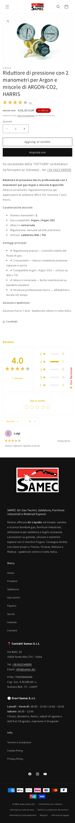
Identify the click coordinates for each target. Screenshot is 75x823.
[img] (15, 103)
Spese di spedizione (26, 115)
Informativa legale (60, 815)
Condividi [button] (11, 321)
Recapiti (44, 815)
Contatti (12, 630)
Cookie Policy (15, 750)
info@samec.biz (25, 669)
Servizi (11, 614)
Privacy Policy (15, 758)
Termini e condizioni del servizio (53, 809)
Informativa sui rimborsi (51, 804)
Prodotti (12, 581)
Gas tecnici (13, 597)
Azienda (12, 622)
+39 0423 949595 (59, 170)
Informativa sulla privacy (22, 809)
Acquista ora (37, 152)
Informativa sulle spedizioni (23, 815)
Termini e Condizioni (19, 742)
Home (10, 573)
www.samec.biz (27, 804)
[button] (7, 7)
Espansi (11, 605)
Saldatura (13, 589)
